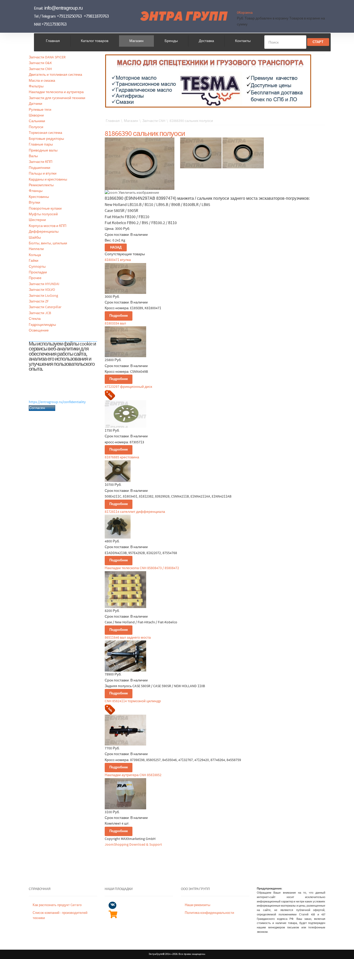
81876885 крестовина (122, 457)
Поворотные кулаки (45, 208)
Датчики (35, 104)
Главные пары (41, 144)
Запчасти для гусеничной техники (57, 98)
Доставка (206, 41)
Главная (53, 41)
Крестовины (39, 197)
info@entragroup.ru (63, 8)
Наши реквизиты (197, 905)
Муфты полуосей (43, 214)
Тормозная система (45, 133)
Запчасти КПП (40, 162)
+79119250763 (69, 16)
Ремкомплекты (41, 185)
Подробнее (118, 316)
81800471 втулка (118, 260)
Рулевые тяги (40, 110)
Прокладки (38, 272)
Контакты (243, 41)
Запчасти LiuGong (43, 296)
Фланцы (36, 191)
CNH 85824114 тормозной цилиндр (133, 701)
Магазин (136, 41)
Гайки (33, 261)
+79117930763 (53, 24)
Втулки (34, 203)
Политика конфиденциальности (209, 913)
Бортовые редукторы (46, 139)
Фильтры (36, 86)
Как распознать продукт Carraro (57, 905)
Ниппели (36, 249)
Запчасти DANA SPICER (47, 57)
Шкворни (36, 115)
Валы (33, 156)
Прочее (35, 278)
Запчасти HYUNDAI (44, 284)
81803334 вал (115, 323)
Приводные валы (43, 150)
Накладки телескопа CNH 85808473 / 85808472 (142, 568)
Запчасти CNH (40, 69)
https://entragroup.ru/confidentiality (57, 402)
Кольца (35, 255)
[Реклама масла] (208, 81)
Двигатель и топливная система (55, 75)
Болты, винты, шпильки (48, 243)
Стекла (35, 319)
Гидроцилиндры (42, 325)
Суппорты (37, 267)
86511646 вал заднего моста (128, 638)
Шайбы (35, 238)
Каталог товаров (94, 41)
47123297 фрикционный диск (128, 387)
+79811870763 (96, 16)
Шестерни (37, 220)
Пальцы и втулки (42, 173)
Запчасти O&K (40, 63)
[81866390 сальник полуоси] (201, 152)
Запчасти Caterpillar (45, 307)
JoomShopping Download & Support (133, 845)
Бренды (171, 41)
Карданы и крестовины (48, 179)
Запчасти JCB (40, 313)
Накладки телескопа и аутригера (56, 92)
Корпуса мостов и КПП (47, 226)
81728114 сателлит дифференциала (135, 512)
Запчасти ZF (39, 301)
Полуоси (36, 127)
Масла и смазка (42, 81)
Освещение (39, 330)
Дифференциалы (44, 232)
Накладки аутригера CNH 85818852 (133, 775)
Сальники (37, 121)
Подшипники (39, 168)
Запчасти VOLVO (42, 290)
